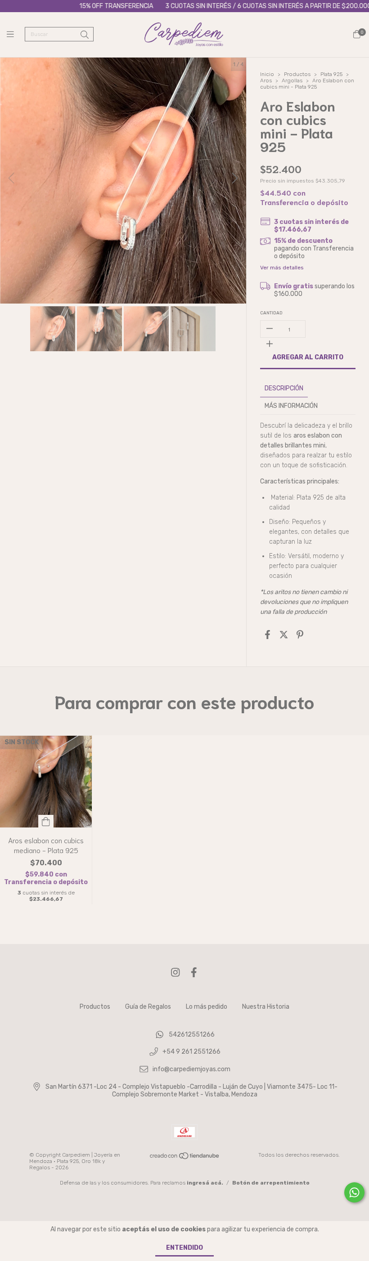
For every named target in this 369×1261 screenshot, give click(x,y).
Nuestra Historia (265, 1007)
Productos (297, 74)
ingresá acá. (205, 1183)
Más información (291, 406)
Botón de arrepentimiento (271, 1183)
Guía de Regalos (148, 1007)
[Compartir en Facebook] (267, 635)
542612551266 (192, 1034)
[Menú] (16, 34)
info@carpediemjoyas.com (191, 1069)
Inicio (267, 74)
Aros (266, 80)
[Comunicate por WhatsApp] (354, 1192)
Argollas (292, 80)
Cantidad (271, 313)
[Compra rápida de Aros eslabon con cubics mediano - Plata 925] (46, 821)
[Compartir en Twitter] (283, 635)
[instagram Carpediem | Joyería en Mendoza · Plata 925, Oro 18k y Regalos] (175, 972)
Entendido (184, 1248)
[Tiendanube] (185, 1158)
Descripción (284, 388)
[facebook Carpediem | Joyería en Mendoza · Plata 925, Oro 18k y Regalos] (193, 972)
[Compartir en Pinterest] (299, 635)
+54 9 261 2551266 (191, 1052)
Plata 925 (331, 74)
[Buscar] (84, 35)
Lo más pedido (206, 1007)
